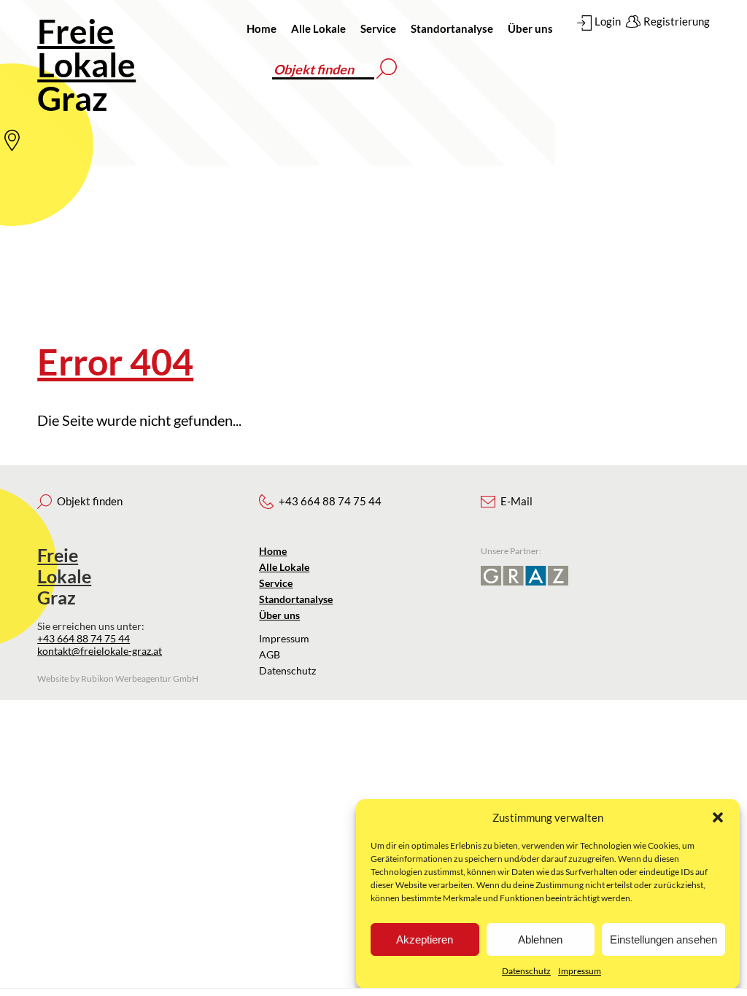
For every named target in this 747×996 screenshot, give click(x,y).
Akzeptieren (424, 939)
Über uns (530, 28)
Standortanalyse (452, 28)
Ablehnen (540, 939)
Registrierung (676, 21)
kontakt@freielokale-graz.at (99, 651)
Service (378, 28)
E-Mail (516, 500)
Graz (86, 64)
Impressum (579, 970)
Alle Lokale (318, 28)
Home (261, 28)
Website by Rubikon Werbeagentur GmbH (117, 678)
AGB (269, 654)
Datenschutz (526, 970)
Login (608, 21)
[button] (718, 817)
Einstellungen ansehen (663, 939)
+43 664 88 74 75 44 (83, 638)
